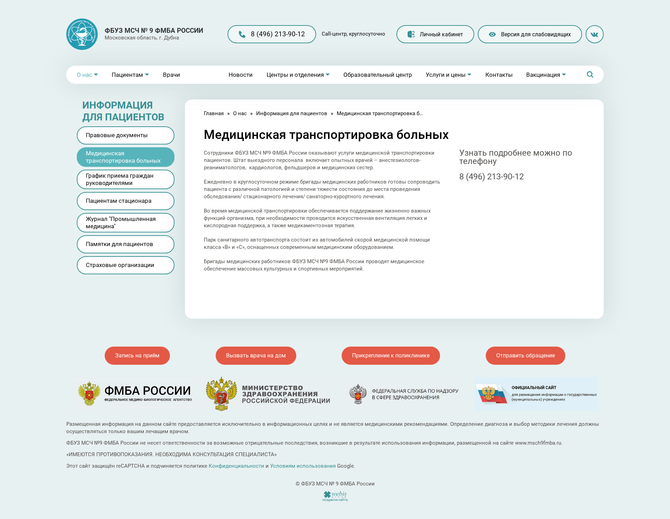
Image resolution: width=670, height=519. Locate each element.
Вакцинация (543, 74)
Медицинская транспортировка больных (123, 157)
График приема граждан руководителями (120, 179)
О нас (84, 74)
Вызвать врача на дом (256, 355)
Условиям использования (303, 466)
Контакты (499, 74)
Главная (214, 113)
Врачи (171, 74)
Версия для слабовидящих (536, 34)
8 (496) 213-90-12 (278, 34)
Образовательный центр (377, 74)
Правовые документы (117, 135)
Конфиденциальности (236, 466)
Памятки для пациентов (119, 243)
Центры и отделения (295, 74)
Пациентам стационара (118, 200)
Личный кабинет (441, 34)
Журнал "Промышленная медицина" (121, 222)
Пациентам (127, 74)
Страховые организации (120, 264)
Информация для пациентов (291, 113)
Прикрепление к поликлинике (391, 355)
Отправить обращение (525, 355)
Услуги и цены (446, 74)
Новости (241, 74)
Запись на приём (137, 355)
